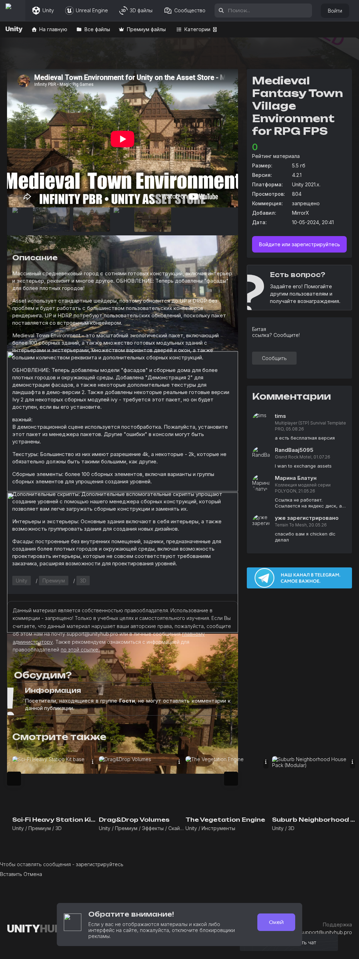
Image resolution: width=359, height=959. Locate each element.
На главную (52, 29)
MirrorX (300, 213)
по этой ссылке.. (80, 650)
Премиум (53, 581)
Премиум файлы (146, 29)
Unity (21, 581)
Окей (276, 922)
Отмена (32, 874)
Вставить (11, 874)
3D (83, 581)
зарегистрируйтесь (99, 864)
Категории (196, 29)
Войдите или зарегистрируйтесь (299, 244)
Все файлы (96, 29)
